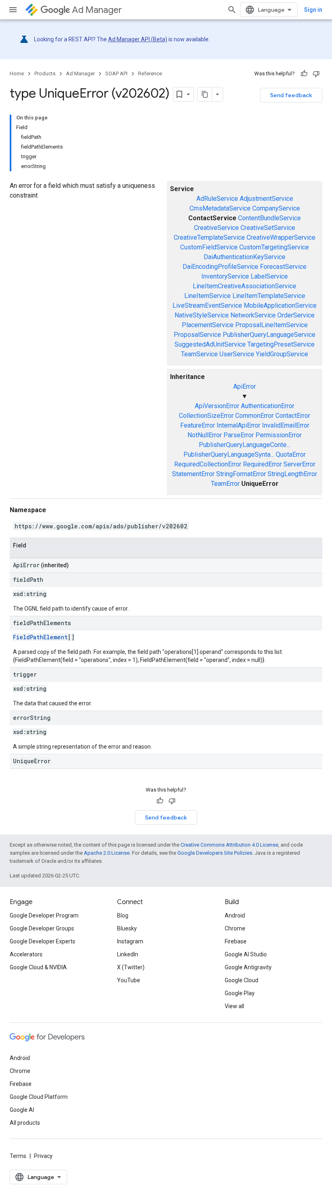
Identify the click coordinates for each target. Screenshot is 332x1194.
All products (25, 1123)
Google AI (22, 1110)
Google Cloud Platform (39, 1097)
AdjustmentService (266, 198)
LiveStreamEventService (207, 305)
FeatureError (197, 425)
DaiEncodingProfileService (220, 266)
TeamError (225, 483)
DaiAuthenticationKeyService (244, 257)
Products (44, 73)
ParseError (238, 435)
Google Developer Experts (42, 941)
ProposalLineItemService (271, 325)
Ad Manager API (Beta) (137, 39)
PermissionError (278, 435)
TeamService (199, 354)
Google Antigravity (248, 967)
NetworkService (253, 315)
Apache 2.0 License (107, 853)
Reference (150, 73)
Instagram (130, 941)
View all (234, 1006)
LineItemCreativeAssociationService (244, 286)
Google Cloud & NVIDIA (38, 967)
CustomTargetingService (274, 247)
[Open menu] (13, 9)
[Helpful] (304, 74)
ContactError (292, 415)
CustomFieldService (209, 247)
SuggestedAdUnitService (210, 344)
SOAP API (116, 73)
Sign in (313, 9)
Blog (122, 915)
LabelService (269, 276)
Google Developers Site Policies (214, 853)
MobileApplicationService (280, 305)
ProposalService (197, 334)
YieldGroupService (282, 354)
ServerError (299, 464)
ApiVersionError (217, 406)
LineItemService (207, 296)
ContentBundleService (269, 218)
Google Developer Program (44, 915)
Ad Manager (97, 9)
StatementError (193, 474)
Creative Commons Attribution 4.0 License (229, 845)
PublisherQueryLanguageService (269, 334)
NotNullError (204, 435)
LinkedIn (127, 954)
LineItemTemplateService (268, 296)
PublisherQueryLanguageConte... (244, 445)
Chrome (235, 928)
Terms (18, 1156)
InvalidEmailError (285, 425)
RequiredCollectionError (207, 464)
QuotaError (291, 454)
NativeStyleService (202, 315)
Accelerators (26, 954)
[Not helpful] (316, 74)
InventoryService (225, 276)
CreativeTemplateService (209, 237)
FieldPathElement (40, 637)
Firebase (236, 941)
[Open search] (232, 10)
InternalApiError (238, 425)
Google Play (240, 993)
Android (235, 915)
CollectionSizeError (206, 415)
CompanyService (276, 208)
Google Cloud (241, 980)
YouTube (128, 980)
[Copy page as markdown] (205, 94)
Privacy (43, 1156)
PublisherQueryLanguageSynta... (228, 454)
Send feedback (291, 95)
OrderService (296, 315)
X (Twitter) (131, 967)
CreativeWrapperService (281, 237)
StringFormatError (241, 474)
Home (17, 73)
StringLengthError (292, 474)
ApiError (244, 386)
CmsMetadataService (220, 208)
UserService (236, 354)
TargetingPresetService (281, 344)
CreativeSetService (267, 228)
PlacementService (208, 325)
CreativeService (216, 228)
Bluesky (127, 928)
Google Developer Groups (42, 928)
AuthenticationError (267, 406)
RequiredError (262, 464)
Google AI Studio (246, 954)
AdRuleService (217, 198)
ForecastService (283, 266)
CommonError (254, 415)
